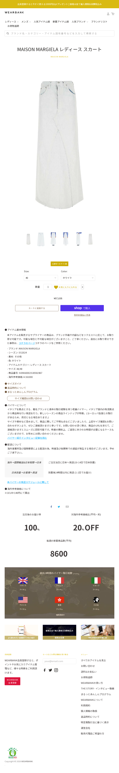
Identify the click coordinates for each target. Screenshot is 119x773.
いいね (51, 506)
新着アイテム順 (61, 21)
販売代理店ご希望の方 (92, 733)
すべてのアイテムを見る (93, 660)
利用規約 (85, 705)
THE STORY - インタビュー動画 (97, 688)
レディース (11, 21)
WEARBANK (27, 761)
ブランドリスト (99, 21)
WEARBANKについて (92, 699)
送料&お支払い (89, 671)
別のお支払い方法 (82, 314)
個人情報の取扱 (89, 711)
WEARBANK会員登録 (12, 681)
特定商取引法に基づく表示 (95, 722)
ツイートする (59, 506)
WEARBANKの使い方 (92, 682)
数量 (37, 286)
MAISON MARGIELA (59, 56)
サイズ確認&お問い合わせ (28, 398)
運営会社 (85, 727)
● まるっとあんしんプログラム (21, 391)
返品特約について (90, 716)
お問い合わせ (88, 665)
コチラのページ (27, 343)
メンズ (25, 21)
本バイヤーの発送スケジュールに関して (28, 482)
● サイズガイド (13, 383)
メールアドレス (67, 506)
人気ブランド (79, 21)
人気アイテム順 (42, 21)
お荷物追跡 (13, 26)
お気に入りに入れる (67, 287)
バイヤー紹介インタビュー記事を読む (27, 437)
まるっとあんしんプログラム (96, 694)
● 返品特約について (15, 387)
